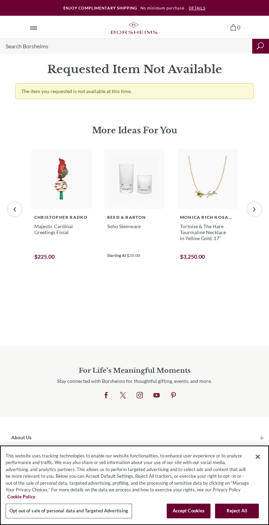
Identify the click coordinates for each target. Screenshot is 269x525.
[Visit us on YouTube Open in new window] (156, 395)
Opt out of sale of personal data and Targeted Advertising (68, 510)
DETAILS (197, 8)
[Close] (257, 456)
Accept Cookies (189, 510)
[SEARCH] (260, 46)
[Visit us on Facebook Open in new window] (106, 395)
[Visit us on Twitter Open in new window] (123, 395)
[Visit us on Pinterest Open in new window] (173, 395)
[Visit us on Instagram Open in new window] (140, 395)
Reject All (237, 510)
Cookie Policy (21, 496)
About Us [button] (21, 437)
